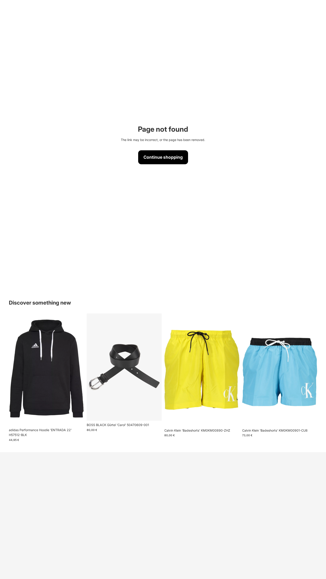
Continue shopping (163, 157)
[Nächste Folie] (77, 369)
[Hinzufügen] (310, 419)
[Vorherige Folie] (15, 369)
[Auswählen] (77, 419)
